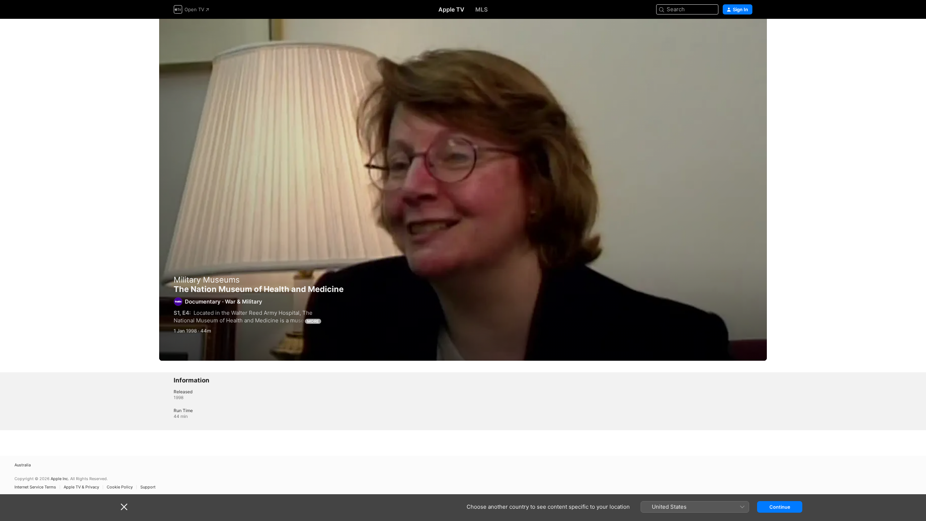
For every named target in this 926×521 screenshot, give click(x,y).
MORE (313, 321)
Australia (22, 465)
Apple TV (451, 9)
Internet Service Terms (35, 487)
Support (148, 487)
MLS (481, 9)
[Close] (124, 507)
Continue (779, 507)
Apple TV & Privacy (81, 487)
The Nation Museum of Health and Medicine (463, 190)
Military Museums (207, 279)
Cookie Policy (120, 487)
